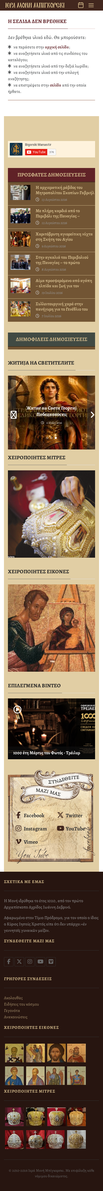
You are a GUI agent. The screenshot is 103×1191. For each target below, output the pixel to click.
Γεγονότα (12, 1010)
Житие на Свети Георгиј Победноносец (51, 411)
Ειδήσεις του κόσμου (21, 1004)
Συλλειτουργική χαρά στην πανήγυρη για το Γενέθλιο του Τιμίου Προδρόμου (62, 309)
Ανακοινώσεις (15, 1017)
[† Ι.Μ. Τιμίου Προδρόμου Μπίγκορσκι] (34, 5)
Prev (12, 412)
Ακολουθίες (13, 998)
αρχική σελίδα (57, 47)
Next (91, 412)
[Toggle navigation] (91, 5)
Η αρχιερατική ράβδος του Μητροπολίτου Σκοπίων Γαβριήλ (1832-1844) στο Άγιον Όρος (65, 193)
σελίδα (55, 85)
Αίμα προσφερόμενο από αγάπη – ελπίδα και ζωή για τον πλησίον (64, 286)
